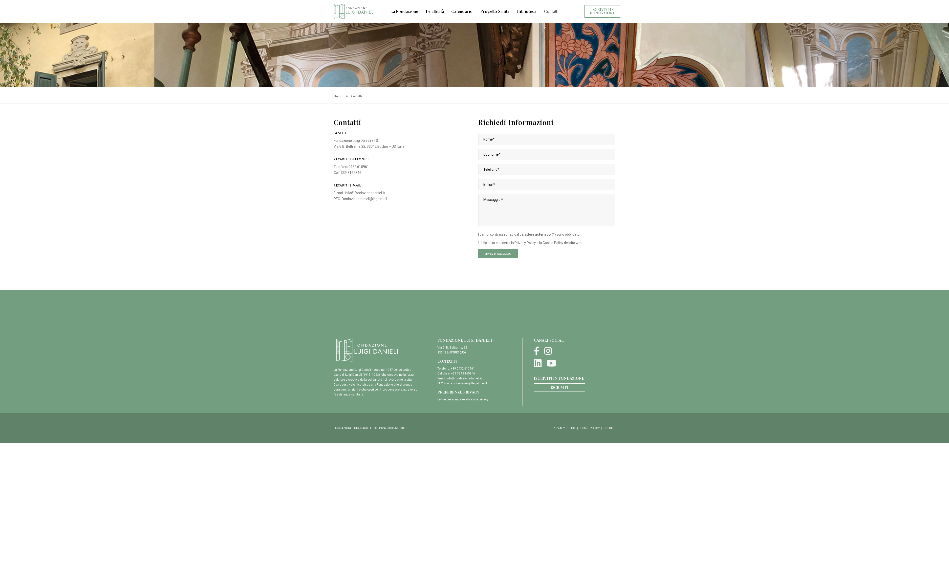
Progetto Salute (495, 11)
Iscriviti (559, 387)
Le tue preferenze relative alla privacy (462, 399)
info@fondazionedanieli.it (365, 193)
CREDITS (609, 428)
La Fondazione (404, 11)
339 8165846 (351, 173)
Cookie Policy (553, 243)
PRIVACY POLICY (564, 428)
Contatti (551, 11)
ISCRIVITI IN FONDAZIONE (602, 11)
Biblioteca (526, 11)
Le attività (435, 11)
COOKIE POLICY (589, 428)
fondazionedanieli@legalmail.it (366, 199)
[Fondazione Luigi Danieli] (354, 11)
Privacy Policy (525, 243)
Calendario (462, 11)
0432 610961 (358, 167)
